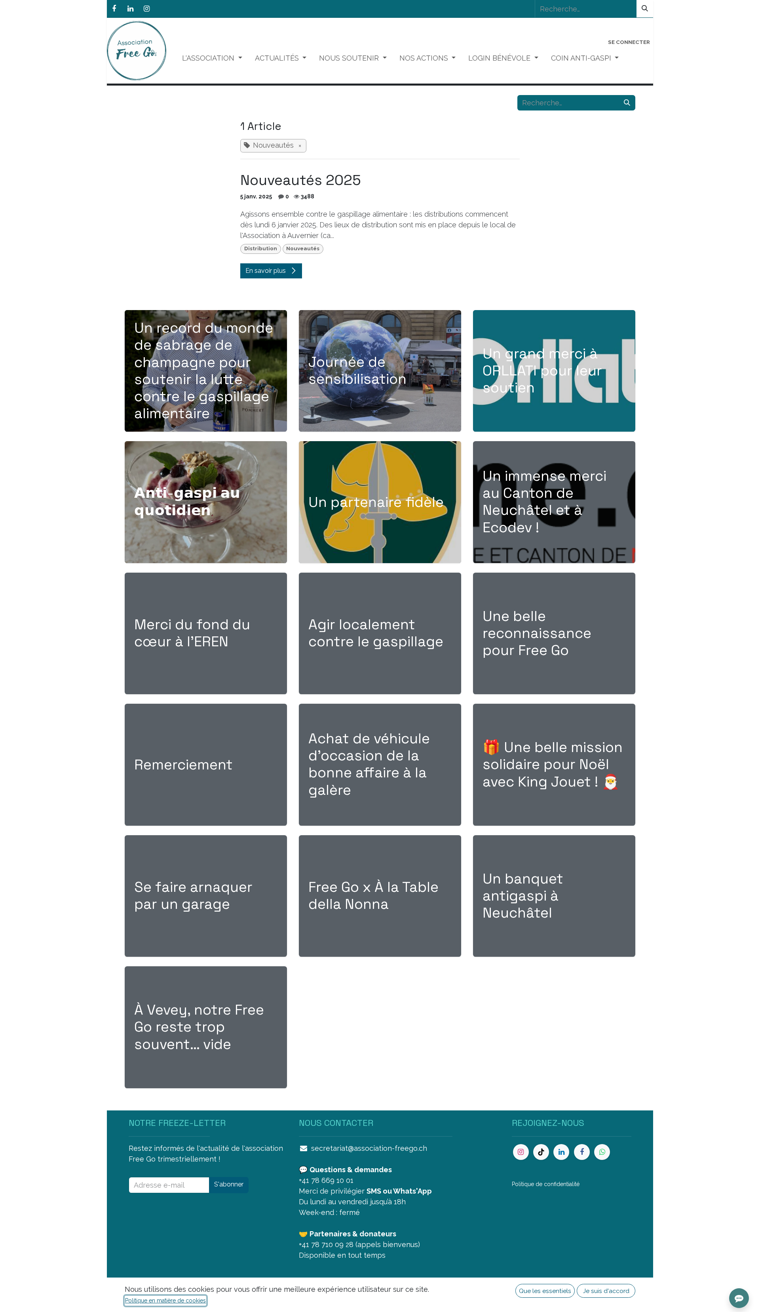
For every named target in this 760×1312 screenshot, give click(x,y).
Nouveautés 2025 (300, 180)
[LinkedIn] (130, 9)
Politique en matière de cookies (165, 1300)
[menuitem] (212, 58)
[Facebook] (114, 9)
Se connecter (629, 42)
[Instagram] (146, 9)
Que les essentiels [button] (545, 1291)
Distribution (260, 248)
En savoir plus (266, 270)
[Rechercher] (644, 8)
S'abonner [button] (228, 1184)
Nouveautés (302, 248)
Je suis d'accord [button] (606, 1291)
